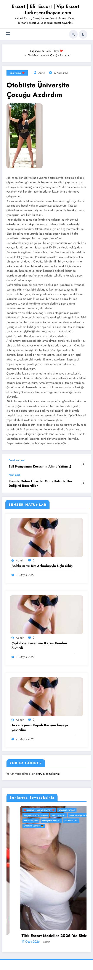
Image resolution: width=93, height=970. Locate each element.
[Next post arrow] (83, 482)
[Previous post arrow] (83, 463)
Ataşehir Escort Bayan (22, 815)
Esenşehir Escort (37, 820)
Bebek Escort (17, 820)
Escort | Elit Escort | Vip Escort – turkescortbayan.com (45, 9)
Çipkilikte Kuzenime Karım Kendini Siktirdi (39, 645)
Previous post (17, 460)
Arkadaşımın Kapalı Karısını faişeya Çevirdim (39, 727)
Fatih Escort (57, 820)
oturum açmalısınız (47, 774)
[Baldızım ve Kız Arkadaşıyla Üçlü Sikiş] (46, 537)
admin (41, 72)
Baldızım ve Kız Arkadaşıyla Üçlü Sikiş (41, 566)
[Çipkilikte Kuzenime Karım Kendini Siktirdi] (46, 614)
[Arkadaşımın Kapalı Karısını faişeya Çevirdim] (46, 696)
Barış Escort (45, 815)
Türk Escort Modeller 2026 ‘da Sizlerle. (43, 935)
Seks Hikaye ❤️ (17, 72)
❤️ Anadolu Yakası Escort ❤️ (25, 810)
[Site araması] (73, 34)
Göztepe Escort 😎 (20, 825)
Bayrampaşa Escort (66, 815)
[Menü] (8, 34)
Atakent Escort (53, 810)
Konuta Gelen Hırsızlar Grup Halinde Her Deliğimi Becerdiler (40, 483)
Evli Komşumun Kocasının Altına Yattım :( (40, 466)
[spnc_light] (83, 34)
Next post (14, 474)
